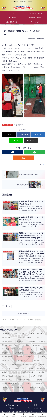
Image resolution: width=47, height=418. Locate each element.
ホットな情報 (8, 125)
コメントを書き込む (23, 313)
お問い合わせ (12, 408)
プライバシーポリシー (35, 408)
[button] (31, 140)
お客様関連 (19, 125)
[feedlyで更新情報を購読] (34, 152)
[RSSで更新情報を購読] (23, 157)
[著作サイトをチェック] (12, 152)
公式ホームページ (12, 405)
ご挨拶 (35, 405)
